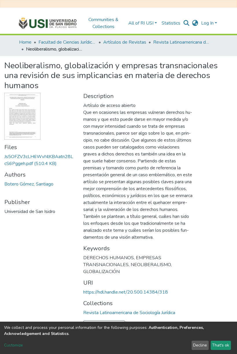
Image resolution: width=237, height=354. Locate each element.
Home (25, 42)
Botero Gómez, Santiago (28, 184)
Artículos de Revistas (124, 42)
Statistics (171, 23)
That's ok (220, 345)
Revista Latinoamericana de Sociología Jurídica (182, 42)
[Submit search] (186, 23)
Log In (207, 23)
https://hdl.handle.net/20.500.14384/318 (125, 292)
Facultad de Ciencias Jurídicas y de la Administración (67, 42)
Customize (13, 345)
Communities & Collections (103, 23)
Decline (200, 345)
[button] (195, 23)
